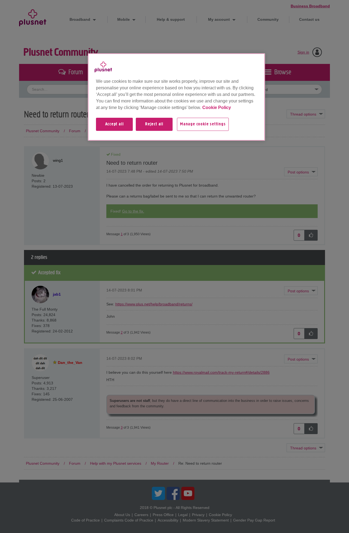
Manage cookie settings (203, 124)
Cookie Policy (216, 107)
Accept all (114, 124)
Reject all (154, 124)
